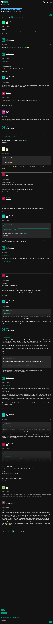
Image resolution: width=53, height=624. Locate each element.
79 (12, 17)
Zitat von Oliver (8, 310)
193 (20, 17)
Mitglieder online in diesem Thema (10, 617)
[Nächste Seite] (23, 17)
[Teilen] (50, 15)
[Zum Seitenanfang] (50, 622)
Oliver (24, 370)
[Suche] (44, 2)
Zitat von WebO (8, 157)
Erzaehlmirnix (7, 255)
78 (9, 17)
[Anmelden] (47, 2)
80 (14, 17)
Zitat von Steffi (8, 224)
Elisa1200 (24, 47)
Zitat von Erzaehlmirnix (10, 358)
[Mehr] (50, 26)
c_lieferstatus (4, 613)
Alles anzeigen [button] (26, 318)
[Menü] (51, 2)
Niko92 (25, 140)
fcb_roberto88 (7, 261)
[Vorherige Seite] (2, 17)
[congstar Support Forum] (4, 2)
